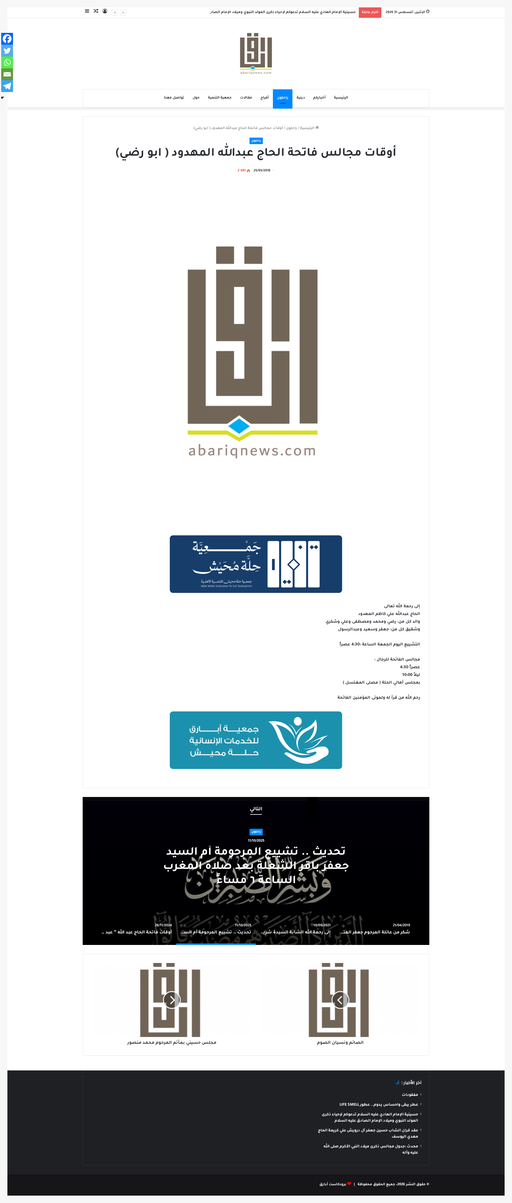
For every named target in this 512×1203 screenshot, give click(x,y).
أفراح (264, 98)
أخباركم (319, 98)
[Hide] (2, 97)
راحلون (282, 98)
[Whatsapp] (7, 62)
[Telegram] (7, 86)
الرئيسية (341, 98)
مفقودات (410, 1095)
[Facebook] (7, 39)
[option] (256, 871)
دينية (301, 98)
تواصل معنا (174, 98)
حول (196, 98)
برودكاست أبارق (332, 1185)
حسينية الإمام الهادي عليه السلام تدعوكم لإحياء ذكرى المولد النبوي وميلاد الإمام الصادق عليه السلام (271, 13)
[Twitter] (7, 51)
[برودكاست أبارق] (256, 53)
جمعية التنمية (220, 98)
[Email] (7, 74)
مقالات (246, 98)
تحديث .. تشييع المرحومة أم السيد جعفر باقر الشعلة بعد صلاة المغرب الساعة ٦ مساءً (256, 867)
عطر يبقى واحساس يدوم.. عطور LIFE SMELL (379, 1105)
